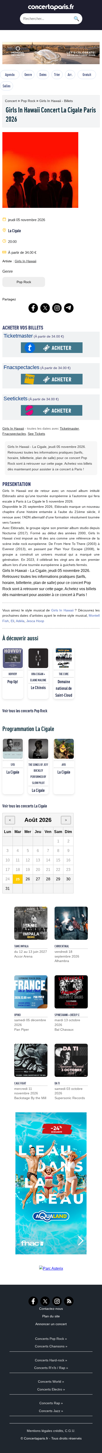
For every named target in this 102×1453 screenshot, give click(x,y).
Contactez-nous (51, 1308)
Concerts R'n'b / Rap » (51, 1368)
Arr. (70, 74)
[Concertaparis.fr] (51, 8)
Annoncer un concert (51, 1324)
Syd (13, 765)
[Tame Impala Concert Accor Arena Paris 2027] (30, 923)
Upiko (17, 1015)
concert (11, 101)
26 (28, 879)
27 (38, 879)
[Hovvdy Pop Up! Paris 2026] (13, 658)
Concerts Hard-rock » (51, 1360)
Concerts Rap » (51, 1403)
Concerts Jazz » (51, 1411)
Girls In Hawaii (25, 261)
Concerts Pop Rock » (51, 1339)
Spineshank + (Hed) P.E (67, 1015)
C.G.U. (70, 1431)
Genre (28, 74)
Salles (6, 86)
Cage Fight (20, 1083)
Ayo (64, 765)
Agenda (9, 74)
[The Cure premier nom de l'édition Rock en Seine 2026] (64, 658)
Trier (57, 74)
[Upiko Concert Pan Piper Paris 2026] (30, 991)
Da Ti (57, 1083)
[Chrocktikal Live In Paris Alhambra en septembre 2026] (71, 923)
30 (68, 879)
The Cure (64, 674)
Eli (12, 621)
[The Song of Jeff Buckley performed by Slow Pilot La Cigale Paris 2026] (38, 749)
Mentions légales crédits (45, 1431)
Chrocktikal (62, 946)
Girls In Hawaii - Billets (56, 101)
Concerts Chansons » (51, 1346)
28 (48, 879)
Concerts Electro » (51, 1389)
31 (7, 889)
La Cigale (14, 230)
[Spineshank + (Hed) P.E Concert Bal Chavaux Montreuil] (71, 991)
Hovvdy (13, 674)
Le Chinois (38, 687)
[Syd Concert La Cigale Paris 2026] (13, 749)
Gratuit (87, 74)
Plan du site (51, 1316)
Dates (42, 74)
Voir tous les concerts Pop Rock (24, 710)
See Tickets (36, 434)
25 (18, 879)
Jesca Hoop (35, 621)
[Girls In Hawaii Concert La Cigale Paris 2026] (52, 352)
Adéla (20, 621)
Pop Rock (28, 101)
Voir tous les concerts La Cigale (24, 805)
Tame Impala (21, 946)
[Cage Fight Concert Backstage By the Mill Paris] (30, 1060)
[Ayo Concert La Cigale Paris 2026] (64, 749)
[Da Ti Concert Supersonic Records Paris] (71, 1060)
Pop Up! (12, 681)
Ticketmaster (69, 428)
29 (58, 879)
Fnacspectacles (14, 434)
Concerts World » (51, 1381)
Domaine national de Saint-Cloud (63, 688)
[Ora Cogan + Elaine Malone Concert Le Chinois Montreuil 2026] (38, 658)
